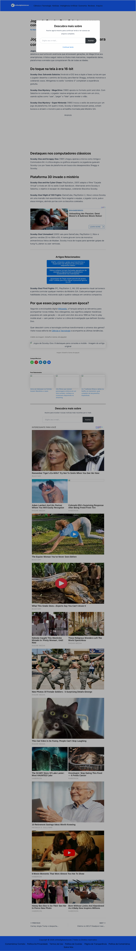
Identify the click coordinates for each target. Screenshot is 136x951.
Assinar (91, 40)
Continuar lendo (68, 47)
